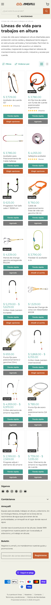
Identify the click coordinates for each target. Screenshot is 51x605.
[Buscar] (46, 11)
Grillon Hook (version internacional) (37, 361)
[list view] (47, 64)
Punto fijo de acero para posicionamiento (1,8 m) (37, 411)
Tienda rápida (13, 116)
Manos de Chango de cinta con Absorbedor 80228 (38, 309)
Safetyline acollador (37, 156)
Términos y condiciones (15, 597)
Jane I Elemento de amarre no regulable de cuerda (37, 464)
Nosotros (28, 595)
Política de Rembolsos (36, 597)
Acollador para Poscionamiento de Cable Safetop (12, 158)
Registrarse (41, 555)
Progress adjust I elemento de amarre (12, 463)
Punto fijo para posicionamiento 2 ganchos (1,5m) (11, 359)
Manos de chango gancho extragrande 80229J (12, 260)
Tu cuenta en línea (14, 595)
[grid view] (41, 64)
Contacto (38, 595)
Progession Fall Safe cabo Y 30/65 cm (12, 206)
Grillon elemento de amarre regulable (12, 411)
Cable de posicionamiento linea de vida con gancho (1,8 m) (36, 209)
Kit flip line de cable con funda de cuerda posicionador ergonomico (37, 104)
